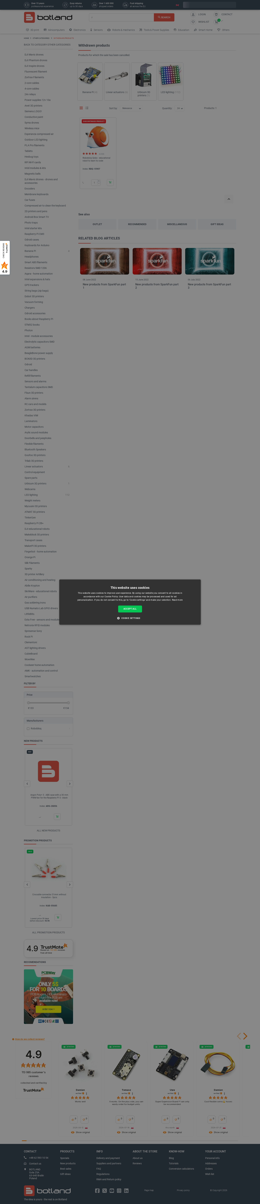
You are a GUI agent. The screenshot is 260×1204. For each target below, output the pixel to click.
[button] (130, 618)
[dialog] (130, 602)
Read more (177, 600)
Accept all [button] (130, 609)
